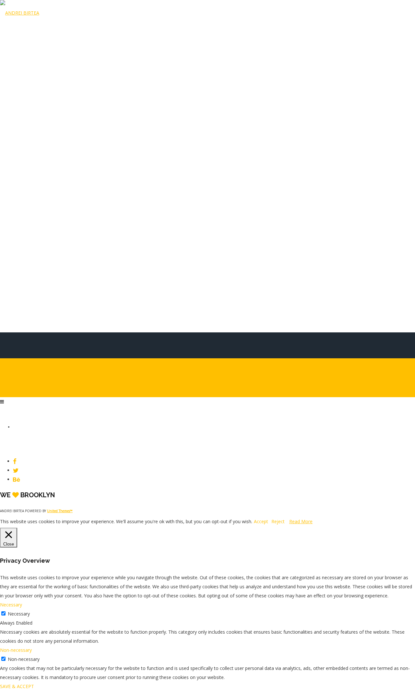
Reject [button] (278, 521)
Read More (301, 521)
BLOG (18, 262)
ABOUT (19, 288)
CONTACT (22, 315)
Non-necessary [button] (16, 650)
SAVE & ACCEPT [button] (17, 686)
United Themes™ (60, 511)
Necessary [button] (11, 605)
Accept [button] (261, 521)
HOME (18, 210)
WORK (18, 236)
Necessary (19, 614)
